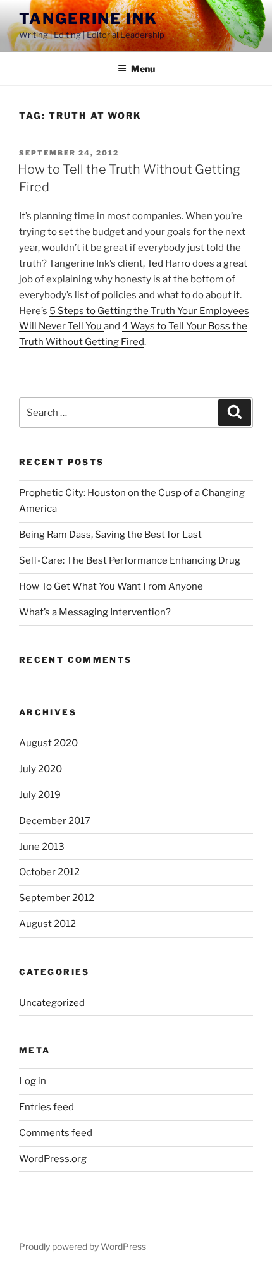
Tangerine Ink (88, 18)
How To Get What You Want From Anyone (111, 586)
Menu (143, 68)
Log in (32, 1081)
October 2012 (49, 872)
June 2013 (42, 846)
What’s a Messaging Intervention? (95, 612)
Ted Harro (168, 263)
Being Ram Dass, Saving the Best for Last (110, 534)
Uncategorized (52, 1002)
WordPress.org (53, 1159)
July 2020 (40, 769)
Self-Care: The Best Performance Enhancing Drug (129, 560)
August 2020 (48, 743)
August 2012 (47, 923)
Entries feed (46, 1107)
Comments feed (55, 1133)
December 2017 (54, 820)
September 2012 (56, 898)
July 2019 (40, 795)
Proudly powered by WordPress (82, 1246)
